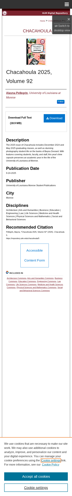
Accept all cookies (36, 476)
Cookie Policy (50, 464)
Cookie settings (50, 460)
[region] (36, 466)
